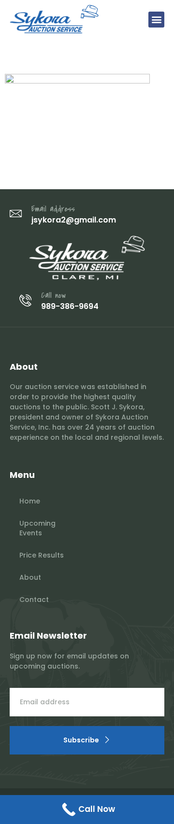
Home (29, 501)
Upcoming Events (37, 528)
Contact (34, 599)
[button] (156, 20)
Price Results (41, 555)
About (30, 577)
